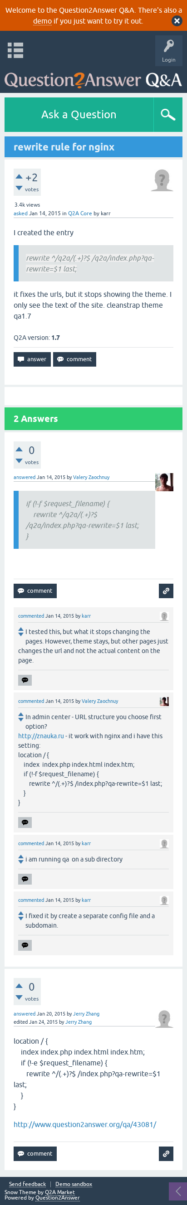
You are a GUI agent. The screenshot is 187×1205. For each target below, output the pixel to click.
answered (24, 477)
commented (31, 616)
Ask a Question (79, 114)
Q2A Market (60, 1192)
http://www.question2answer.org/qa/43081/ (85, 1124)
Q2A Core (80, 213)
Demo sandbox (73, 1184)
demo (42, 21)
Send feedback (27, 1184)
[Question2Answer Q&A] (93, 77)
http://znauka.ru (41, 736)
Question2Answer (57, 1198)
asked (21, 213)
